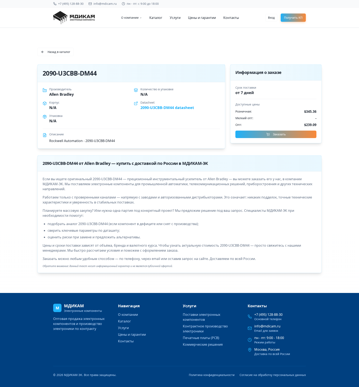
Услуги (175, 17)
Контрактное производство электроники (205, 328)
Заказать (279, 134)
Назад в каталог (59, 52)
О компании (130, 18)
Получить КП (293, 18)
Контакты (231, 17)
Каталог (155, 17)
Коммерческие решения (203, 344)
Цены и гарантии (202, 17)
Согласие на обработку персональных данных (273, 375)
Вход (271, 18)
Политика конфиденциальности (212, 375)
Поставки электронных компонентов (201, 317)
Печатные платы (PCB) (201, 338)
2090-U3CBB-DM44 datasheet (167, 107)
